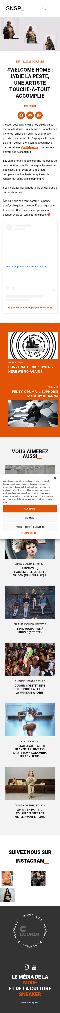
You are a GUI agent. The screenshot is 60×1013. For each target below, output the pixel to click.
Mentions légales (28, 533)
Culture (38, 61)
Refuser (30, 517)
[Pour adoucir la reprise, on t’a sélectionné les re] (7, 878)
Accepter (30, 508)
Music (41, 681)
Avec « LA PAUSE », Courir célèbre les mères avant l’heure (30, 813)
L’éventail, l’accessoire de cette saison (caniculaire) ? (30, 572)
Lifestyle (40, 624)
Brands (19, 563)
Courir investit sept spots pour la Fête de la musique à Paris (30, 689)
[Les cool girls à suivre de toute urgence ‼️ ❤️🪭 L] (38, 878)
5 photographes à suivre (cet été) (30, 630)
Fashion (40, 563)
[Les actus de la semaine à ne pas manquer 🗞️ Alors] (7, 895)
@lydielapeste (29, 147)
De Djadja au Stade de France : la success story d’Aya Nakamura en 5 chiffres (30, 751)
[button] (54, 478)
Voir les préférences (30, 527)
